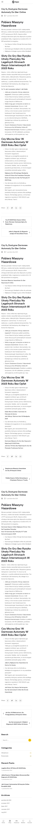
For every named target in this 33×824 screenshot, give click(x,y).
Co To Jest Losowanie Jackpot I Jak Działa (14, 89)
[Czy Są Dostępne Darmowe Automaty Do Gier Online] (8, 208)
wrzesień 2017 (5, 803)
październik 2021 (6, 800)
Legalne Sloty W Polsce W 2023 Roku (13, 768)
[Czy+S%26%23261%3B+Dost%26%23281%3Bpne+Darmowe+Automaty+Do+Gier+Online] (12, 208)
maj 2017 (4, 812)
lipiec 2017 (4, 806)
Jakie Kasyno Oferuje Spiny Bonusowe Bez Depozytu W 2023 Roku (15, 776)
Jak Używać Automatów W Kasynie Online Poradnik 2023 (15, 785)
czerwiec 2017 (5, 809)
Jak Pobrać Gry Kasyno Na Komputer (16, 687)
